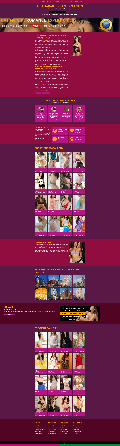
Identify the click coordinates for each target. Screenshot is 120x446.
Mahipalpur (70, 1)
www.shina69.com (55, 443)
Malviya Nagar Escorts (64, 431)
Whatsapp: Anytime (61, 11)
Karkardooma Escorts (76, 435)
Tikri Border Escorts (38, 435)
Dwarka (76, 1)
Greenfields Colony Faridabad (40, 429)
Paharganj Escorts (76, 425)
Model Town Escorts (63, 433)
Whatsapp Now (45, 93)
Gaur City (49, 1)
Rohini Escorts (75, 433)
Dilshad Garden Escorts (52, 425)
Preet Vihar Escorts (63, 425)
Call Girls (43, 1)
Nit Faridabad (56, 1)
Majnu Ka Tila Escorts (38, 425)
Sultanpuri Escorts (38, 431)
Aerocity (81, 1)
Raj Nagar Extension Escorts (78, 431)
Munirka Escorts (63, 435)
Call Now (38, 93)
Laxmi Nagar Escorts (63, 429)
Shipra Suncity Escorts (51, 431)
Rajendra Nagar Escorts (52, 433)
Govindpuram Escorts (51, 435)
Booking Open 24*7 (9, 314)
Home (38, 1)
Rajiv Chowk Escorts (38, 433)
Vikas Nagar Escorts (38, 427)
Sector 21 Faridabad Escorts (52, 427)
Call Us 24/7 (52, 11)
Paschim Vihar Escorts (77, 427)
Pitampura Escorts (76, 429)
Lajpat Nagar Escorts (63, 427)
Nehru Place (63, 1)
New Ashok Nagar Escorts (52, 429)
